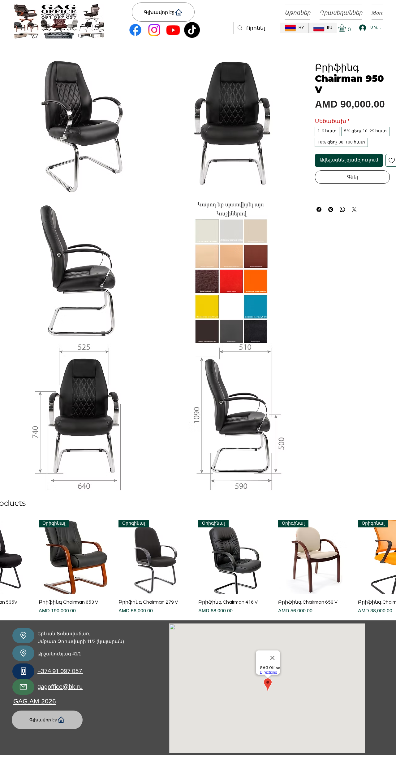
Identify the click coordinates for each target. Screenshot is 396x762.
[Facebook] (135, 30)
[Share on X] (354, 209)
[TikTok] (192, 30)
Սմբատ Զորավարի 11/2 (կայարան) (80, 641)
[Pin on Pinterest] (330, 209)
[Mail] (23, 687)
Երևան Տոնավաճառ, (63, 633)
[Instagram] (154, 30)
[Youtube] (173, 30)
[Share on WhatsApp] (342, 209)
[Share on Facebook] (319, 209)
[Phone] (23, 671)
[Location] (23, 635)
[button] (346, 28)
